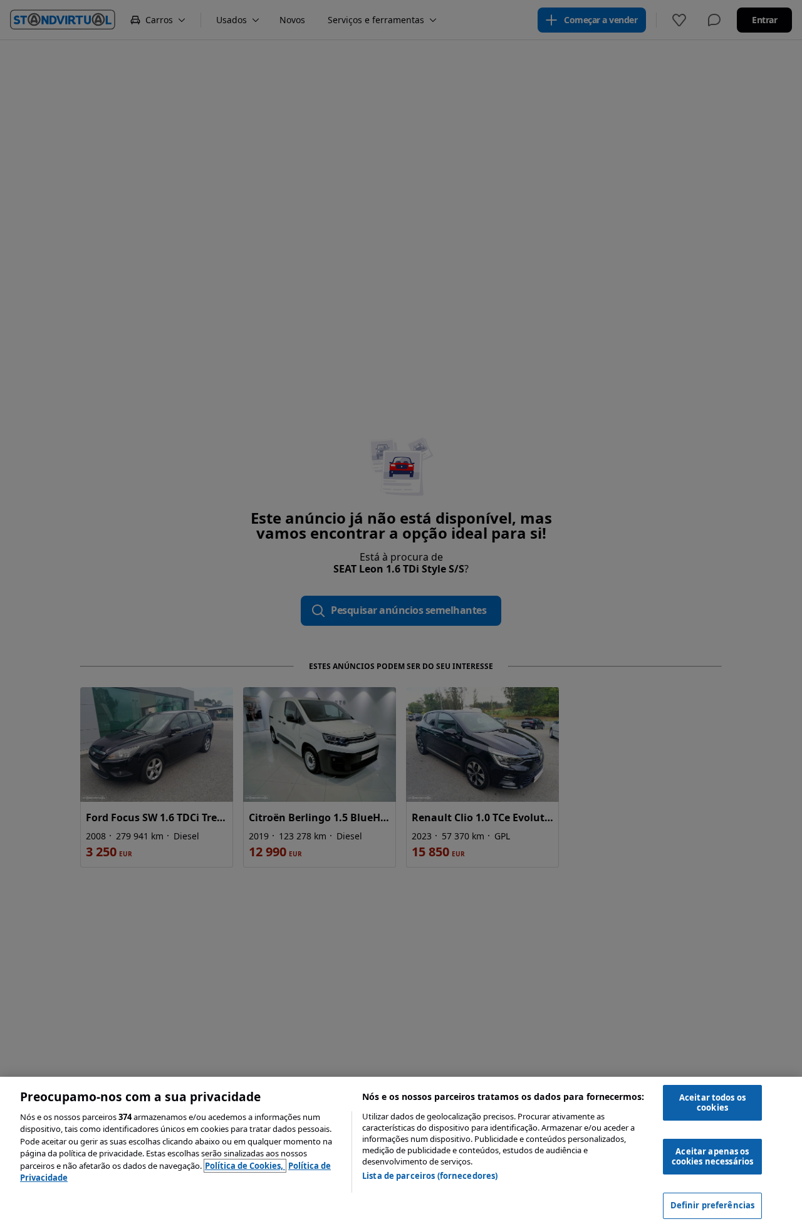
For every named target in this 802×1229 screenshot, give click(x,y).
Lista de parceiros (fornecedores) (429, 1175)
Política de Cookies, (245, 1165)
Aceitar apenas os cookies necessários (712, 1156)
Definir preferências (712, 1205)
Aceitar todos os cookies (712, 1102)
